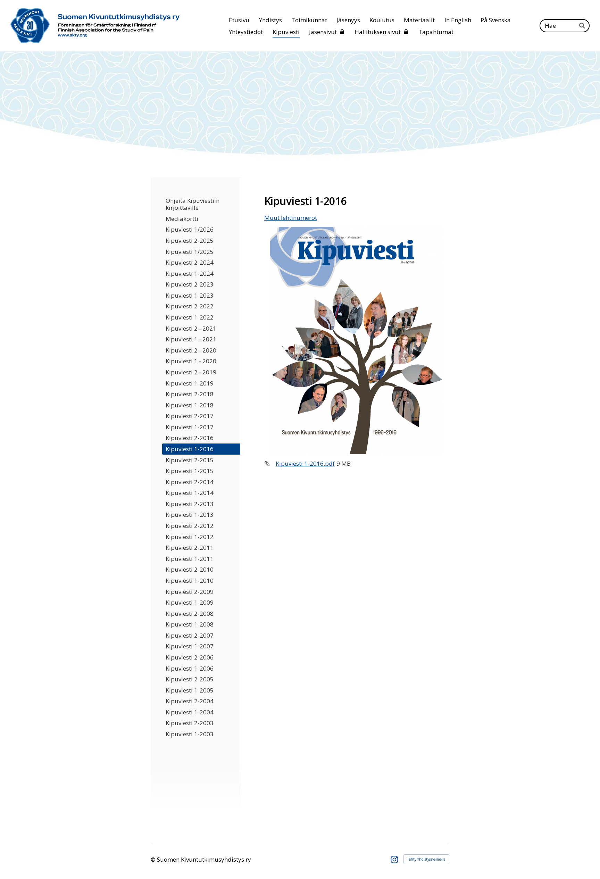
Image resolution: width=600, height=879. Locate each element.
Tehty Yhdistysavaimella (426, 859)
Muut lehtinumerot (290, 218)
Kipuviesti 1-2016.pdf (305, 463)
